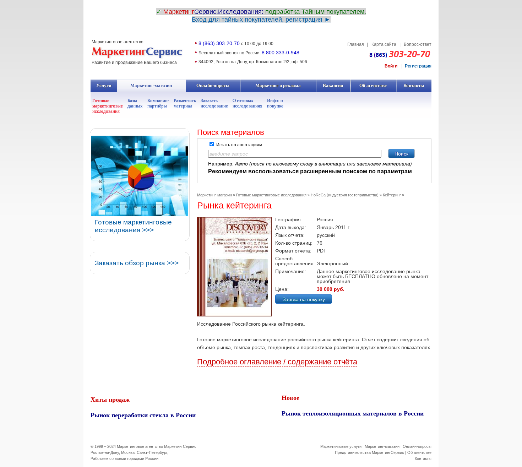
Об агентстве (373, 85)
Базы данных (135, 103)
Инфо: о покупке (275, 103)
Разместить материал (185, 103)
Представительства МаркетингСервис (369, 452)
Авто (241, 164)
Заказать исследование (214, 103)
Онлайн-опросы (213, 85)
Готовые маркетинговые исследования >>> (133, 226)
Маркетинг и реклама (278, 85)
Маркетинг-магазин (151, 85)
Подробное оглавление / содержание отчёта (277, 361)
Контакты (413, 85)
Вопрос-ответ (417, 44)
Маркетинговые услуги (340, 446)
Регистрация (418, 66)
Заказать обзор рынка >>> (137, 263)
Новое (290, 397)
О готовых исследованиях (247, 103)
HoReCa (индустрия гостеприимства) (345, 195)
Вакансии (333, 85)
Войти (391, 66)
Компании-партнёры (158, 103)
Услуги (104, 85)
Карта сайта (383, 44)
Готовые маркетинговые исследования (107, 106)
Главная (355, 44)
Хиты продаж (110, 399)
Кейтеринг (392, 195)
